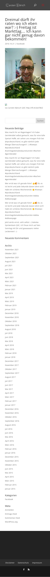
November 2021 (12, 249)
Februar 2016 (10, 449)
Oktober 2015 (11, 465)
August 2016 (10, 425)
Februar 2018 (10, 353)
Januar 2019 (10, 309)
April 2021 (9, 277)
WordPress (38, 573)
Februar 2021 (10, 285)
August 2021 (10, 261)
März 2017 (9, 397)
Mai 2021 (9, 273)
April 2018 (9, 345)
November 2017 (12, 365)
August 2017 (10, 377)
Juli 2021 (8, 265)
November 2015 (12, 461)
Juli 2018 (8, 333)
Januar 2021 (10, 289)
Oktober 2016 (11, 417)
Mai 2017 (9, 389)
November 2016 (12, 413)
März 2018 (9, 349)
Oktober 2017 (11, 369)
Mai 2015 (9, 472)
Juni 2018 (9, 337)
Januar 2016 (10, 453)
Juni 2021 (9, 269)
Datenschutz (23, 562)
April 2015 (9, 477)
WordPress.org (11, 522)
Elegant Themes (21, 573)
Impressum (37, 562)
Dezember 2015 (11, 457)
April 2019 (9, 297)
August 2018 (10, 329)
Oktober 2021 (11, 253)
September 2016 (12, 421)
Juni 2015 (9, 469)
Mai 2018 (9, 341)
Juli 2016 (8, 429)
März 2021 (9, 281)
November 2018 (12, 317)
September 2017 (12, 373)
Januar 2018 (10, 357)
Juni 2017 (9, 385)
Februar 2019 (10, 305)
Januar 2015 (10, 489)
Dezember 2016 (11, 409)
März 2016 (9, 445)
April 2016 (9, 441)
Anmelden (9, 510)
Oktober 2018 (11, 321)
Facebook (20, 43)
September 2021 (12, 257)
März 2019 (9, 301)
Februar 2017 (10, 401)
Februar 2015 (10, 485)
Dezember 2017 (11, 361)
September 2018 (12, 325)
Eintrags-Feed (11, 514)
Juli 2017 (8, 381)
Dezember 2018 (11, 313)
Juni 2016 (9, 433)
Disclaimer (9, 562)
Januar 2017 (10, 405)
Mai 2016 (9, 437)
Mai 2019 (9, 293)
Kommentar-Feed (12, 518)
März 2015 (9, 481)
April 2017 (9, 393)
